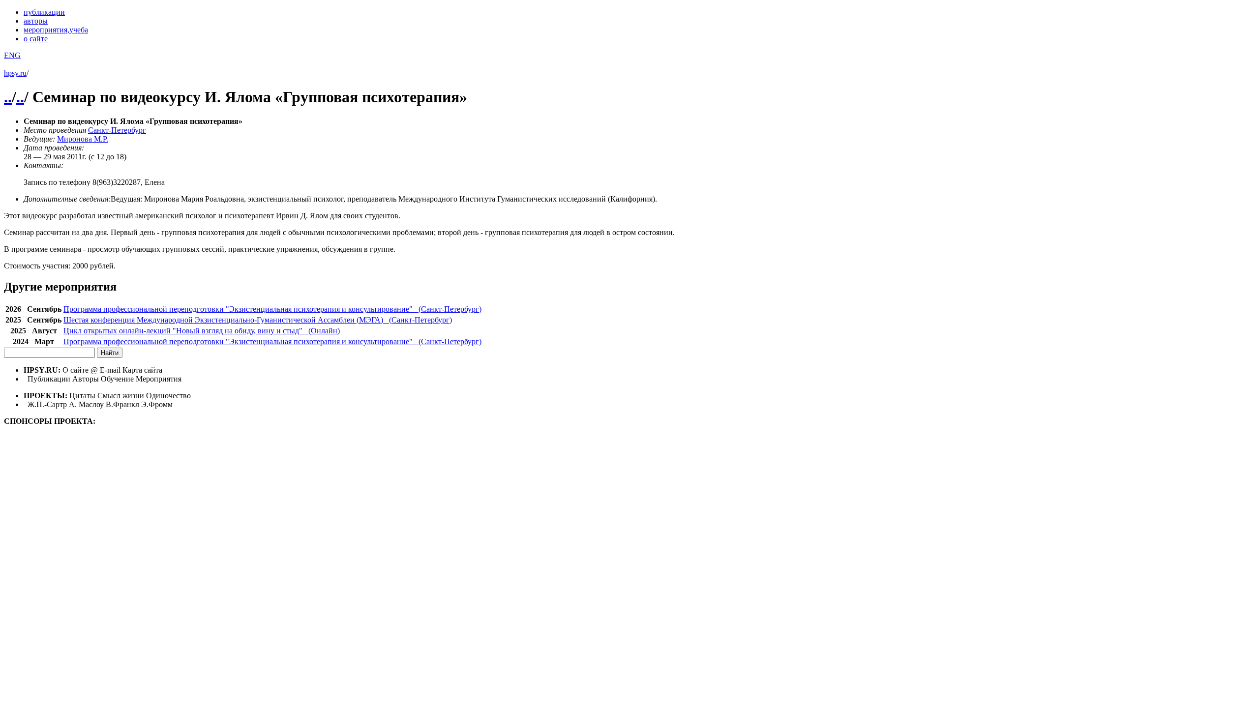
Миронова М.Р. (82, 139)
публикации (44, 12)
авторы (36, 21)
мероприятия (56, 30)
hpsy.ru (15, 73)
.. (8, 97)
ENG (12, 55)
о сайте (36, 38)
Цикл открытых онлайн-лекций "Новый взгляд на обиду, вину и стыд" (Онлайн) (201, 330)
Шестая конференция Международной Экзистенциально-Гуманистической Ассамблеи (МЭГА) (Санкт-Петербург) (257, 320)
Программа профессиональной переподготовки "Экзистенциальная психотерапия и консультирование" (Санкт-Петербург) (272, 309)
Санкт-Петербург (117, 130)
